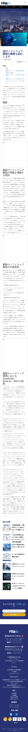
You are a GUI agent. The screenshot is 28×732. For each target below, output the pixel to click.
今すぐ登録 (13, 614)
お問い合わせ (14, 699)
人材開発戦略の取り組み (14, 657)
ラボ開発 (14, 671)
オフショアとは (14, 659)
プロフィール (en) (14, 705)
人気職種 (14, 695)
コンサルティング (14, 673)
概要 (7, 68)
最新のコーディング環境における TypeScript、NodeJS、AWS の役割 (15, 81)
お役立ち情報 (14, 697)
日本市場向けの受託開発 (14, 670)
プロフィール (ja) (14, 707)
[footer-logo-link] (14, 631)
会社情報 (14, 693)
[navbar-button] (25, 2)
